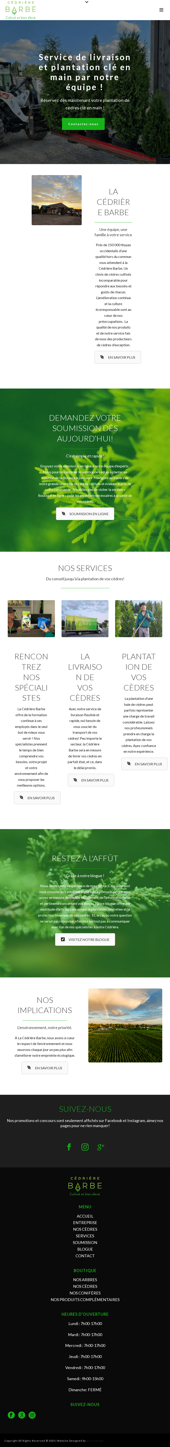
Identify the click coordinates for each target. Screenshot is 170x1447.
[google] (21, 1415)
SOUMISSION (85, 1242)
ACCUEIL (85, 1216)
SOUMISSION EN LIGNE (89, 514)
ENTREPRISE (85, 1222)
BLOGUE (85, 1249)
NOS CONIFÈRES (85, 1292)
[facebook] (11, 1415)
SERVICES (85, 1235)
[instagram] (32, 1415)
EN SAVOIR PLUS (121, 357)
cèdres (114, 274)
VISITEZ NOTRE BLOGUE (89, 939)
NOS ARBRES (85, 1279)
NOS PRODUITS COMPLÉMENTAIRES (85, 1299)
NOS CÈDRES (85, 1229)
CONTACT (85, 1255)
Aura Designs (96, 1440)
